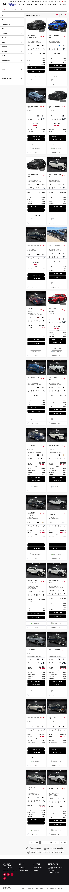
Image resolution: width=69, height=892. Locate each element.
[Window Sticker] (44, 49)
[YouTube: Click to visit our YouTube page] (8, 874)
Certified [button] (27, 4)
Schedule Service (37, 868)
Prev (36, 842)
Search (61, 9)
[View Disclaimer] (39, 48)
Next (51, 842)
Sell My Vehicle (42, 4)
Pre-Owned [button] (34, 4)
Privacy (48, 888)
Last (56, 842)
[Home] (20, 4)
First (31, 842)
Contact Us (36, 71)
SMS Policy (52, 888)
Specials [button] (49, 4)
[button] (44, 25)
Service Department (37, 867)
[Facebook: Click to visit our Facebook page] (4, 874)
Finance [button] (65, 4)
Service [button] (55, 4)
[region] (36, 61)
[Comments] (41, 49)
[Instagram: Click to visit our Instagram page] (12, 874)
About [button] (59, 4)
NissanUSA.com (62, 888)
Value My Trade (36, 67)
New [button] (23, 4)
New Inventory (22, 867)
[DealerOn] (6, 887)
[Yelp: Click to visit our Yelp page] (4, 878)
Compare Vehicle (34, 84)
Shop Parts (35, 870)
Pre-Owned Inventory (23, 868)
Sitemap (56, 888)
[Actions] (43, 36)
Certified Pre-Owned (23, 870)
